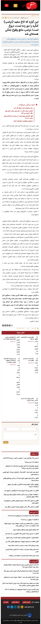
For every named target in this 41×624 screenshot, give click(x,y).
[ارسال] (5, 18)
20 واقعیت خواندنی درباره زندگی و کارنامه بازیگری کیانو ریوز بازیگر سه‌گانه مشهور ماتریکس (21, 495)
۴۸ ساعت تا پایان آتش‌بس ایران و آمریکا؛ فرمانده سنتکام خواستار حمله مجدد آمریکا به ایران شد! (21, 566)
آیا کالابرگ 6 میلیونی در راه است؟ (30, 520)
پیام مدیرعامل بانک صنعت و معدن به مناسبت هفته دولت (23, 545)
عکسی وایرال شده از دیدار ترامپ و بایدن (27, 399)
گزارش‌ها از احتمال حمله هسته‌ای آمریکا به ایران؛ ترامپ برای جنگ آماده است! (21, 572)
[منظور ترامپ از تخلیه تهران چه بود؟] (36, 345)
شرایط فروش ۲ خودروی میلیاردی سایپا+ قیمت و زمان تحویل (22, 538)
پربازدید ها (33, 562)
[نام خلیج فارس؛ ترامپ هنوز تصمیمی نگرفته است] (18, 346)
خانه (38, 16)
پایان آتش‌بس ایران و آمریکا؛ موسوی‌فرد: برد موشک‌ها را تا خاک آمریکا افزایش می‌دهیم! (22, 590)
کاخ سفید (33, 328)
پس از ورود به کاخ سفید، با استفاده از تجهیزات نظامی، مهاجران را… (10, 360)
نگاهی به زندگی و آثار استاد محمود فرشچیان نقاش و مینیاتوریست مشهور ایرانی (21, 502)
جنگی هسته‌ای (20, 328)
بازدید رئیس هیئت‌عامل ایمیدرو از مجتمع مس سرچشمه (24, 555)
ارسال (6, 442)
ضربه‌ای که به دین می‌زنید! (32, 462)
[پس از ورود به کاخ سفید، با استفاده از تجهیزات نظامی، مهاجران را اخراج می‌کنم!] (18, 377)
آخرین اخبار (33, 513)
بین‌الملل (33, 16)
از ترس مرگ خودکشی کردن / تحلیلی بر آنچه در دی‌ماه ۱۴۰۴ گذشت (21, 458)
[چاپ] (3, 18)
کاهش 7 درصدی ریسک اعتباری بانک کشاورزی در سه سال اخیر (22, 534)
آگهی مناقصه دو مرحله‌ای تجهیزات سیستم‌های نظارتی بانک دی (22, 541)
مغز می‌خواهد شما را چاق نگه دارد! (23, 108)
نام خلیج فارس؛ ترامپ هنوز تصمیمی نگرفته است (9, 338)
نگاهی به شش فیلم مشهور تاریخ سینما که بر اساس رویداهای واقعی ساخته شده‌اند (21, 479)
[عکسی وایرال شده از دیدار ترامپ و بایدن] (36, 408)
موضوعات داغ (35, 602)
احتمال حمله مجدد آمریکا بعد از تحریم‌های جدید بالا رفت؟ (23, 516)
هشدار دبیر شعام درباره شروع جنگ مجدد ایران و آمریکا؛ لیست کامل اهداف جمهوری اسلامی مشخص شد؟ (20, 584)
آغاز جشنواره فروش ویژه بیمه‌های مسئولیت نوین (26, 530)
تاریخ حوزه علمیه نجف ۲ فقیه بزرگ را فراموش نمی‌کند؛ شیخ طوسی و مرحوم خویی (21, 473)
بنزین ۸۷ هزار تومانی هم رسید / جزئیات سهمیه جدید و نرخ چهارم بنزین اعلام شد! (21, 578)
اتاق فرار (6, 602)
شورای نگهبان (26, 602)
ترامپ (27, 328)
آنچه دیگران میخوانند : (26, 105)
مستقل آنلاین (15, 602)
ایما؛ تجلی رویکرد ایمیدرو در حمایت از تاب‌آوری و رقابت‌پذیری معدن (22, 550)
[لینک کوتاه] (7, 18)
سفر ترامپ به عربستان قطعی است (28, 359)
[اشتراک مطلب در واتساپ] (12, 325)
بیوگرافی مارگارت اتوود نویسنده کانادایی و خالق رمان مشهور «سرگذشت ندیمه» (23, 485)
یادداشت (33, 454)
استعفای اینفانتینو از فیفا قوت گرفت (23, 121)
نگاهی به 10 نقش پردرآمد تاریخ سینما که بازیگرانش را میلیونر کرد (21, 491)
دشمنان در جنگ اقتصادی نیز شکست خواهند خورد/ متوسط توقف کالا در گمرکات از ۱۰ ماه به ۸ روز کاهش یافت (21, 525)
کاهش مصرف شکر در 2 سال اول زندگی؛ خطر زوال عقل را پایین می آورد (19, 112)
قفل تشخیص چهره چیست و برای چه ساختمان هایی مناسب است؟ (18, 117)
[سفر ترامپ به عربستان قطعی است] (36, 366)
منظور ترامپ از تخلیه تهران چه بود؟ (27, 338)
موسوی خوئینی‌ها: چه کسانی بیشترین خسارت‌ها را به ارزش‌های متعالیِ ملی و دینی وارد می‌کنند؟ (22, 467)
